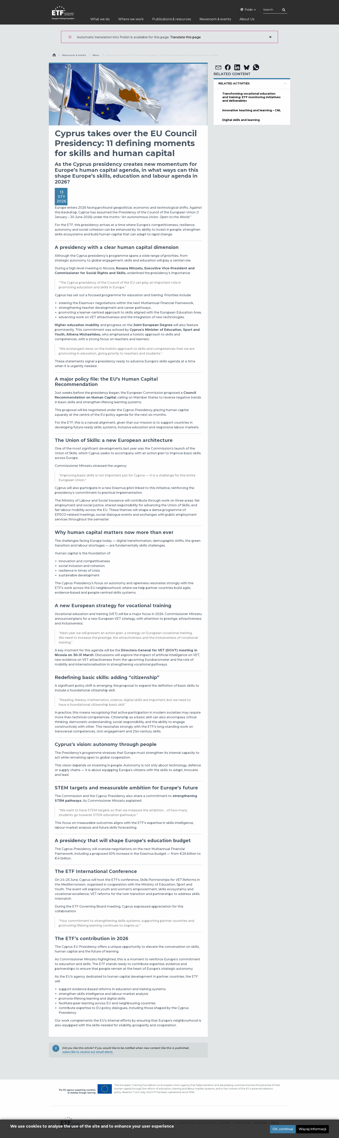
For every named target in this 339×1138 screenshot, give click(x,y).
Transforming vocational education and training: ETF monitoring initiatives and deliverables (251, 97)
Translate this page (185, 37)
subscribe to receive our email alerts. (87, 1051)
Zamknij (270, 36)
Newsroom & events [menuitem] (215, 19)
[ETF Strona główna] (67, 15)
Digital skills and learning (241, 120)
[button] (218, 67)
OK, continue (282, 1129)
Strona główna (54, 56)
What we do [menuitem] (100, 19)
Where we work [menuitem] (131, 19)
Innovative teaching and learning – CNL (251, 110)
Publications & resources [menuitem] (171, 19)
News (96, 55)
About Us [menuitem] (247, 19)
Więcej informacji (312, 1129)
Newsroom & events (74, 55)
